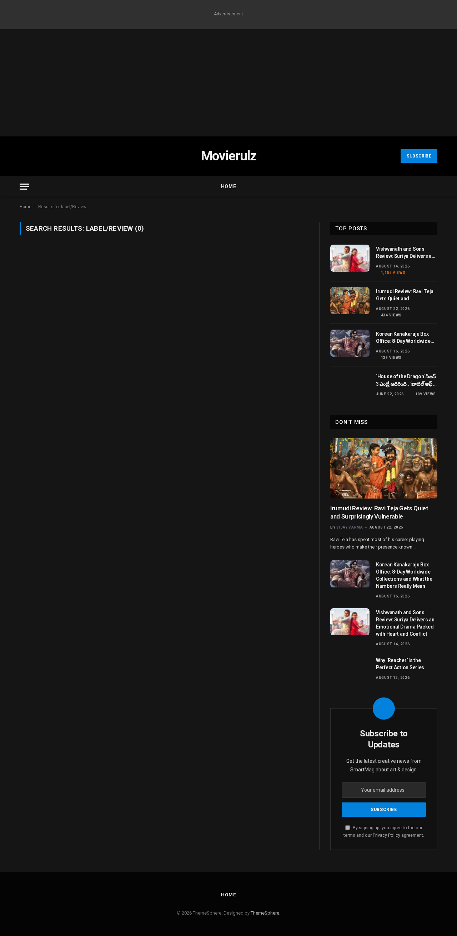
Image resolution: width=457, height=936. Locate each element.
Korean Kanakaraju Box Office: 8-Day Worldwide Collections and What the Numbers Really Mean (404, 338)
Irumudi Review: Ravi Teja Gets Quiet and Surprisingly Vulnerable (404, 295)
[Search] (434, 187)
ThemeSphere (265, 913)
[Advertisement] (228, 83)
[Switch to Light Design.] (423, 186)
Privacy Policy (386, 835)
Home (228, 186)
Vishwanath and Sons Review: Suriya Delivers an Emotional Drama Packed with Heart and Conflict (405, 253)
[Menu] (24, 187)
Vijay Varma (349, 527)
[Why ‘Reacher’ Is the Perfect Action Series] (350, 669)
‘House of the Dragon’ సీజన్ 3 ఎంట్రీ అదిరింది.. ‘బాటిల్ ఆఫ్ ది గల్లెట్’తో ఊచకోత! (406, 380)
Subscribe (419, 156)
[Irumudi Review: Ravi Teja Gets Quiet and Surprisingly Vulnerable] (350, 300)
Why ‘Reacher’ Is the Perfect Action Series (400, 663)
